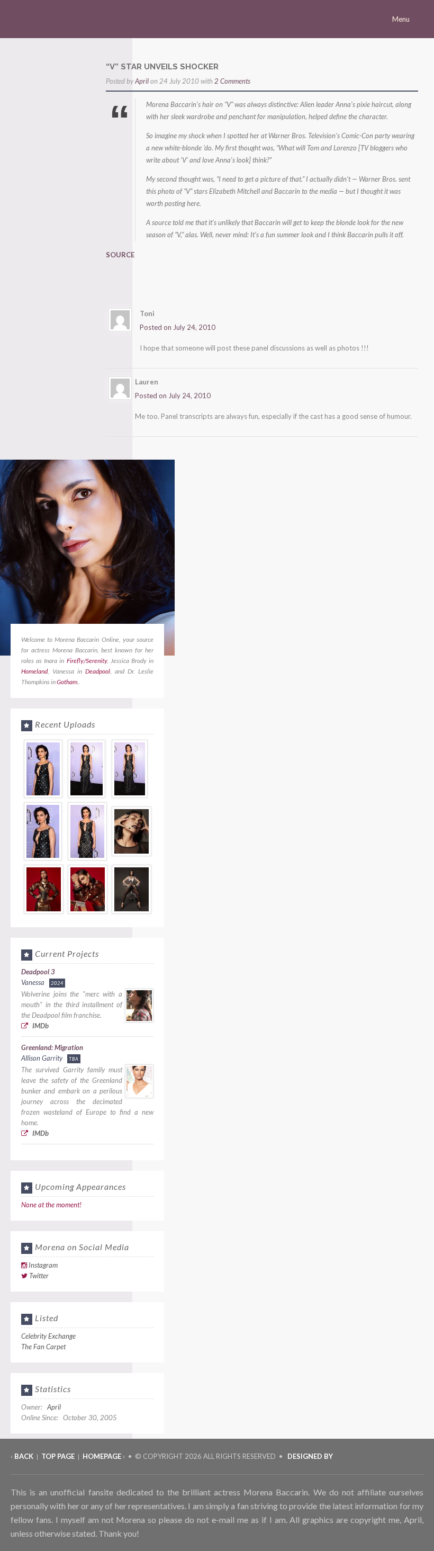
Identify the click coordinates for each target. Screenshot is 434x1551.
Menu (401, 19)
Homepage (102, 1456)
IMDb (40, 1025)
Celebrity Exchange (48, 1336)
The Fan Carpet (43, 1346)
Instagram (43, 1265)
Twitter (39, 1275)
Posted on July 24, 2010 (177, 327)
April (142, 81)
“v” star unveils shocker (162, 66)
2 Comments (232, 81)
